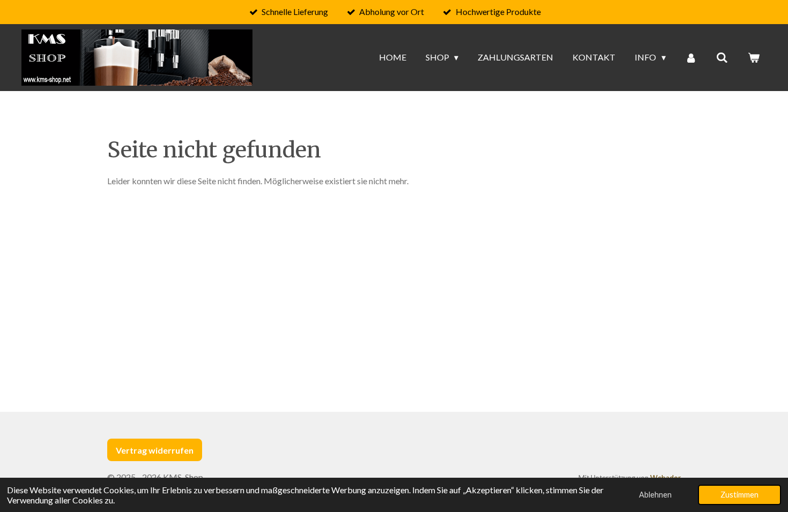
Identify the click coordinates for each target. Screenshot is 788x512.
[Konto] (691, 57)
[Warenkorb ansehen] (754, 57)
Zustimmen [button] (739, 494)
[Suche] (722, 57)
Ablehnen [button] (655, 494)
